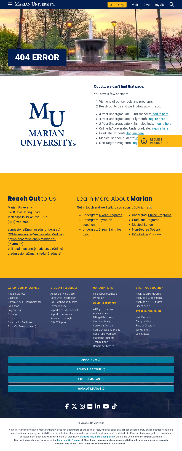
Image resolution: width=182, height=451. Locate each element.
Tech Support (100, 342)
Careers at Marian (103, 325)
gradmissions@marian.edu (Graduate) (34, 253)
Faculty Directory (145, 325)
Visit (135, 5)
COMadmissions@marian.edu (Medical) (36, 234)
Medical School (143, 224)
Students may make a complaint (96, 436)
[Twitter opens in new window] (74, 406)
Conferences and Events (106, 329)
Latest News (142, 333)
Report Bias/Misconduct (64, 310)
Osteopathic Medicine (20, 322)
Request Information (159, 141)
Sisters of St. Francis (68, 440)
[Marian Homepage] (35, 4)
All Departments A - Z (104, 309)
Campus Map (143, 321)
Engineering (14, 310)
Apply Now (89, 360)
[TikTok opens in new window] (114, 406)
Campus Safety (101, 321)
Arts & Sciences (16, 293)
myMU (159, 5)
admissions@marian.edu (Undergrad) (34, 229)
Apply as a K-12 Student (149, 301)
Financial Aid (143, 306)
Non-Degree (140, 229)
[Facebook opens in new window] (67, 406)
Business (13, 297)
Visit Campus (143, 317)
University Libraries (103, 346)
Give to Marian (89, 379)
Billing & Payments (103, 317)
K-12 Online (140, 234)
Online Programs (160, 215)
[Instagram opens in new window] (82, 406)
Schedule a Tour (89, 369)
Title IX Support (58, 322)
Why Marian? (143, 329)
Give (146, 5)
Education (13, 306)
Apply (115, 5)
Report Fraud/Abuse (61, 314)
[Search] (171, 4)
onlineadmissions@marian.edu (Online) (35, 248)
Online (11, 318)
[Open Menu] (11, 4)
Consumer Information (63, 297)
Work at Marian (89, 388)
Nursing (12, 314)
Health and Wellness (104, 333)
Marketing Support (103, 337)
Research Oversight (61, 318)
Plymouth (98, 297)
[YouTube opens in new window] (106, 406)
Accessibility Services (62, 293)
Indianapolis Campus (105, 293)
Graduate (138, 220)
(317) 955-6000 (19, 222)
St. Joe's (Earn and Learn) (22, 326)
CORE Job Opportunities (63, 301)
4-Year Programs (110, 215)
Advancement (101, 313)
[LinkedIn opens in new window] (97, 406)
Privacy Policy (58, 306)
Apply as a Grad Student (149, 297)
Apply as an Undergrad (148, 293)
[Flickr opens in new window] (89, 406)
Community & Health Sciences (25, 301)
